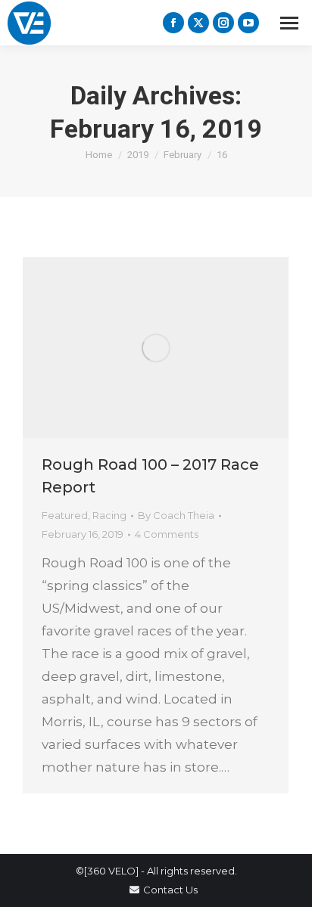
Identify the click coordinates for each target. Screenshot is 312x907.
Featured (65, 515)
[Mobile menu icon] (289, 23)
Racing (109, 515)
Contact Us (170, 890)
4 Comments (166, 534)
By (176, 515)
